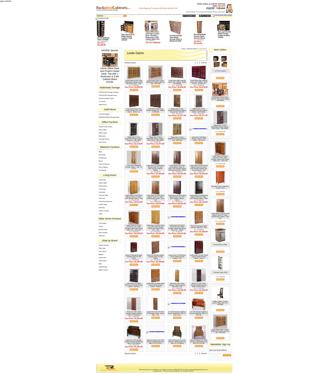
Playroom (102, 235)
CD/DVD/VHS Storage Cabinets (109, 92)
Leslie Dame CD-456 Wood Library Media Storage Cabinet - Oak (177, 256)
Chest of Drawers (104, 164)
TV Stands (102, 101)
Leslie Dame (102, 260)
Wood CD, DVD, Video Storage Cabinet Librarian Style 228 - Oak (177, 285)
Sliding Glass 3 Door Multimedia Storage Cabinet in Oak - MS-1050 (177, 138)
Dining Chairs (103, 186)
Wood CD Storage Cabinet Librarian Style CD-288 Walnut (155, 256)
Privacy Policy (212, 12)
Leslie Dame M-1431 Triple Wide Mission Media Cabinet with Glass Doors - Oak (134, 82)
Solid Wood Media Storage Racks (109, 117)
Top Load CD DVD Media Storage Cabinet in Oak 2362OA (127, 37)
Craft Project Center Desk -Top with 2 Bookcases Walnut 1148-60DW (220, 99)
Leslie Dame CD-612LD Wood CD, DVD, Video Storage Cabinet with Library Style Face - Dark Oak (134, 227)
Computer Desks (104, 139)
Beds (100, 151)
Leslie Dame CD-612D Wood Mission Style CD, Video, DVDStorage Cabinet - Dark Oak (155, 198)
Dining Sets (102, 180)
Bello (100, 264)
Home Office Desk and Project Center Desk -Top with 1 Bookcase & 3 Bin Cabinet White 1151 (153, 35)
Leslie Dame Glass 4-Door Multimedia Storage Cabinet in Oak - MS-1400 (155, 82)
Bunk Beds (102, 155)
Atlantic (101, 254)
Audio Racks (103, 104)
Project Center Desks (105, 127)
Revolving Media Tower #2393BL (103, 39)
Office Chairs (103, 133)
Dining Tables (103, 183)
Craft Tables (102, 223)
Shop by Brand (192, 48)
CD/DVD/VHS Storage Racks (108, 95)
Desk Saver (102, 142)
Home (188, 12)
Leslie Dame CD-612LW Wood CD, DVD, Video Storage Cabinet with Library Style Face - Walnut (177, 227)
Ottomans (102, 207)
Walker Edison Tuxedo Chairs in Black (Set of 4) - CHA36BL (220, 303)
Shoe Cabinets (103, 167)
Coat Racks (102, 170)
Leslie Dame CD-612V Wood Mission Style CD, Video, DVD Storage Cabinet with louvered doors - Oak (199, 168)
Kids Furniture (103, 232)
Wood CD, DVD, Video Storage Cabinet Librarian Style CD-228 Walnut (134, 313)
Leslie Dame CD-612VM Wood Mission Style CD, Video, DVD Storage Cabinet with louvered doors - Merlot (177, 168)
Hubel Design (103, 267)
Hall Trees (102, 198)
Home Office (103, 130)
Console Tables (103, 195)
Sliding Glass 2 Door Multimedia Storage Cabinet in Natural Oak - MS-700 (177, 110)
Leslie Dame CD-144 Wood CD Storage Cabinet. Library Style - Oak (155, 313)
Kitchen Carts (103, 229)
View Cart (221, 12)
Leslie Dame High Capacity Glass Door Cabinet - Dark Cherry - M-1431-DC (198, 82)
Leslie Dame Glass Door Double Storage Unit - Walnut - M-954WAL (155, 110)
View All (204, 63)
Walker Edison (103, 270)
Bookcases (102, 136)
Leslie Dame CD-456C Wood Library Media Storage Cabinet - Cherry (199, 256)
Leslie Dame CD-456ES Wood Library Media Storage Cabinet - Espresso (134, 285)
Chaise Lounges (104, 210)
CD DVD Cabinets (220, 71)
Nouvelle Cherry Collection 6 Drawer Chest (220, 187)
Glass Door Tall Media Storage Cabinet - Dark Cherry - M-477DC (199, 138)
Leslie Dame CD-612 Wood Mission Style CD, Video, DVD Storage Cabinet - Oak (134, 197)
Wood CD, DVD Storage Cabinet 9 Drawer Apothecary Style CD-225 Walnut (134, 341)
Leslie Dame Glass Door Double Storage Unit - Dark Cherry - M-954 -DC (133, 110)
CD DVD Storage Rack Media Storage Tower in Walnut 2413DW (176, 38)
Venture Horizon (104, 245)
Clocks (101, 226)
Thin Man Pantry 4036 (220, 272)
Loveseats (102, 192)
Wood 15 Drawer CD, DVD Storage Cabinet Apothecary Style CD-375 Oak (199, 341)
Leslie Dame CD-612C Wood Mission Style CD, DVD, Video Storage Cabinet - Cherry (177, 198)
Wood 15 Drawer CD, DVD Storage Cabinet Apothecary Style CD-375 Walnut (177, 341)
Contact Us (203, 12)
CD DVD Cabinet (104, 114)
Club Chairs (102, 189)
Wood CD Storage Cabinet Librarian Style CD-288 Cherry (134, 256)
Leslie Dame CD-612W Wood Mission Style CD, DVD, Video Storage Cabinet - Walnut (155, 168)
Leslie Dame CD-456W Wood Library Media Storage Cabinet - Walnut (155, 285)
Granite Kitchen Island (220, 244)
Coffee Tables (103, 204)
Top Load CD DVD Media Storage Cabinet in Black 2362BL (224, 34)
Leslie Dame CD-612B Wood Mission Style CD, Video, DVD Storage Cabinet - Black (199, 197)
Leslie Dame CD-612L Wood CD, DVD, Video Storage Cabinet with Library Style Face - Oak (155, 227)
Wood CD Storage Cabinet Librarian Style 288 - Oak (199, 226)
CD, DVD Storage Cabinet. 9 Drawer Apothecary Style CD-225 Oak (198, 313)
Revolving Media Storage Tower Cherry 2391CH (200, 36)
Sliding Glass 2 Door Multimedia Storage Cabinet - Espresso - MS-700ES (134, 138)
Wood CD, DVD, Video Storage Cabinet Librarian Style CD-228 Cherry (199, 285)
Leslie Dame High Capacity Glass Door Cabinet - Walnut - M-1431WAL (177, 82)
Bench (101, 161)
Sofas (100, 214)
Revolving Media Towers (106, 98)
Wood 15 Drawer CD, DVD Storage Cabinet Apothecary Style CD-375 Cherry (155, 341)
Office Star (102, 248)
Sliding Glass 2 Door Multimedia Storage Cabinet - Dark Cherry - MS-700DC (155, 138)
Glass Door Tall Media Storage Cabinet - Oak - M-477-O (133, 167)
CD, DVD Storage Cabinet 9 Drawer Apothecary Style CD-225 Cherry (177, 313)
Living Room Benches (105, 201)
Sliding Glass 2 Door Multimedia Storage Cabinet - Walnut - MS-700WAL (199, 110)
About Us (194, 12)
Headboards (102, 158)
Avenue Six (102, 257)
